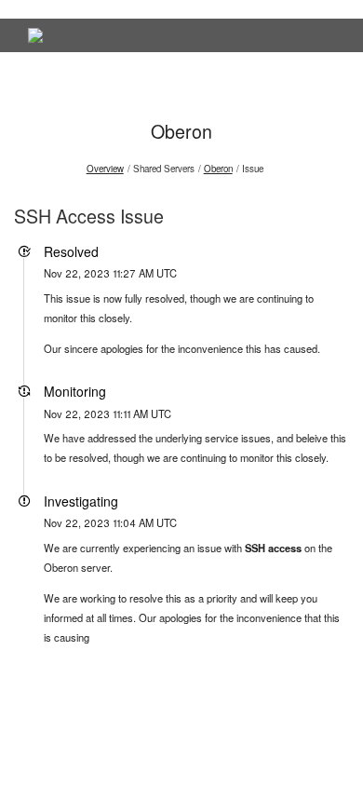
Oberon (181, 130)
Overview (105, 168)
